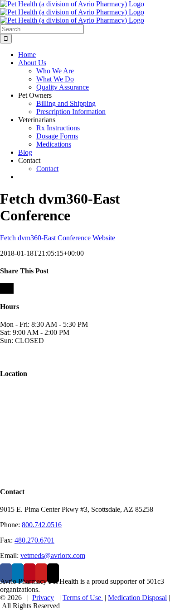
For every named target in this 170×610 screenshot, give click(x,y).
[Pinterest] (29, 573)
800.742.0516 (42, 525)
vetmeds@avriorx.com (52, 555)
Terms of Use (83, 597)
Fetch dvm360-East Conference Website (57, 238)
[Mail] (53, 573)
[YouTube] (41, 573)
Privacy (43, 597)
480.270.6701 (34, 540)
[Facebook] (6, 573)
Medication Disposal (137, 597)
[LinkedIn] (18, 573)
